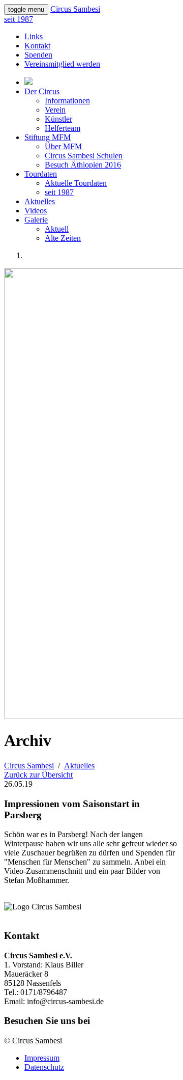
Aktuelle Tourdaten (76, 183)
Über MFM (63, 146)
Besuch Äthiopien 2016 (83, 164)
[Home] (28, 82)
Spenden (38, 54)
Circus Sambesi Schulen (84, 155)
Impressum (41, 1058)
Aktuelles (39, 201)
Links (33, 36)
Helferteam (62, 128)
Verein (55, 109)
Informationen (67, 100)
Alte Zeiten (63, 238)
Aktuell (57, 229)
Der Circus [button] (41, 91)
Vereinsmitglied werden (62, 64)
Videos (35, 210)
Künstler (58, 119)
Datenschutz (44, 1067)
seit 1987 (59, 192)
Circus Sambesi (29, 765)
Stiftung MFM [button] (47, 137)
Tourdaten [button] (40, 174)
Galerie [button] (36, 219)
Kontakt (37, 45)
